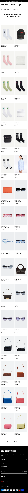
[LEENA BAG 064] (21, 267)
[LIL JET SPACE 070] (7, 267)
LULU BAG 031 (18, 434)
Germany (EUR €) (6, 481)
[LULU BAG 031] (21, 422)
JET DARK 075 (18, 201)
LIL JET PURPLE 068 (5, 331)
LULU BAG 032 (4, 434)
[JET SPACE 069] (21, 293)
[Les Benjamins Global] (8, 4)
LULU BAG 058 (4, 356)
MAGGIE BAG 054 (5, 382)
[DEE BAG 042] (7, 396)
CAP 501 (16, 46)
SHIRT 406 (17, 175)
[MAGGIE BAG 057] (21, 345)
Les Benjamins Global (12, 483)
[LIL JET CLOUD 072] (7, 241)
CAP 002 (3, 150)
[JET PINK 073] (21, 215)
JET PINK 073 (17, 227)
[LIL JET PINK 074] (7, 215)
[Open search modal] (16, 4)
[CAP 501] (21, 34)
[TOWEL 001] (21, 60)
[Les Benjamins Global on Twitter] (9, 476)
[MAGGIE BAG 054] (7, 370)
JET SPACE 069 (18, 305)
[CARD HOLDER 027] (7, 189)
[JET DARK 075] (21, 189)
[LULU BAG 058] (7, 345)
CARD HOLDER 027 (5, 201)
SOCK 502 (17, 150)
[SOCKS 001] (7, 112)
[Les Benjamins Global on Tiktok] (7, 476)
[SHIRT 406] (21, 164)
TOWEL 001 (17, 72)
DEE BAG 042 (4, 408)
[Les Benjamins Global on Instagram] (4, 476)
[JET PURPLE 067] (21, 319)
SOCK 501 (3, 46)
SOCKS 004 (3, 72)
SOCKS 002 (17, 98)
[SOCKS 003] (7, 86)
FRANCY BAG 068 (5, 305)
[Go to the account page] (22, 4)
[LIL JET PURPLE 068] (7, 319)
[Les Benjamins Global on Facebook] (2, 476)
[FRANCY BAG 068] (7, 293)
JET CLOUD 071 (18, 253)
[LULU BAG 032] (7, 422)
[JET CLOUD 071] (21, 241)
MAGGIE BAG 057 (18, 356)
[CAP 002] (7, 138)
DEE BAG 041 (17, 408)
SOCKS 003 (3, 98)
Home (2, 9)
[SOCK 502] (21, 138)
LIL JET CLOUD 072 (5, 253)
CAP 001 (16, 124)
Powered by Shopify (5, 486)
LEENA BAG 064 (18, 279)
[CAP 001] (21, 112)
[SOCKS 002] (21, 86)
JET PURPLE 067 (18, 331)
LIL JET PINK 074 (5, 227)
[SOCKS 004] (7, 60)
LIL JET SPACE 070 (5, 279)
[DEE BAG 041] (21, 396)
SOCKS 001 (3, 124)
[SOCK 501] (7, 34)
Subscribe (24, 471)
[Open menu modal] (25, 4)
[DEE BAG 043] (21, 370)
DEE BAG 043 (17, 382)
